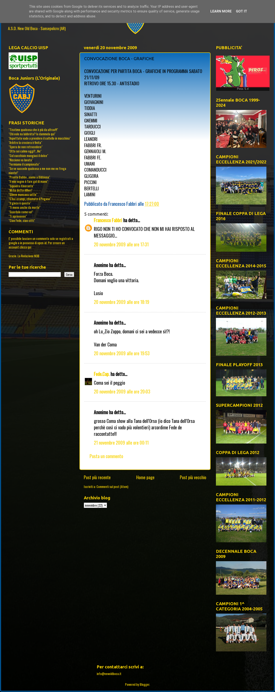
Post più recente (97, 477)
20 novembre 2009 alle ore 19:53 (122, 353)
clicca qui (25, 247)
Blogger (144, 684)
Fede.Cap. (102, 373)
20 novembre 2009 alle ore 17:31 (121, 244)
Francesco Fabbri (108, 219)
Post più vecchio (193, 477)
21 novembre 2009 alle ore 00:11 (121, 442)
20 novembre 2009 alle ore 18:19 (121, 301)
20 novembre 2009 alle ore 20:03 (122, 391)
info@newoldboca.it (109, 673)
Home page (145, 477)
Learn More (221, 11)
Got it (241, 11)
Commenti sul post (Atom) (112, 486)
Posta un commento (106, 456)
